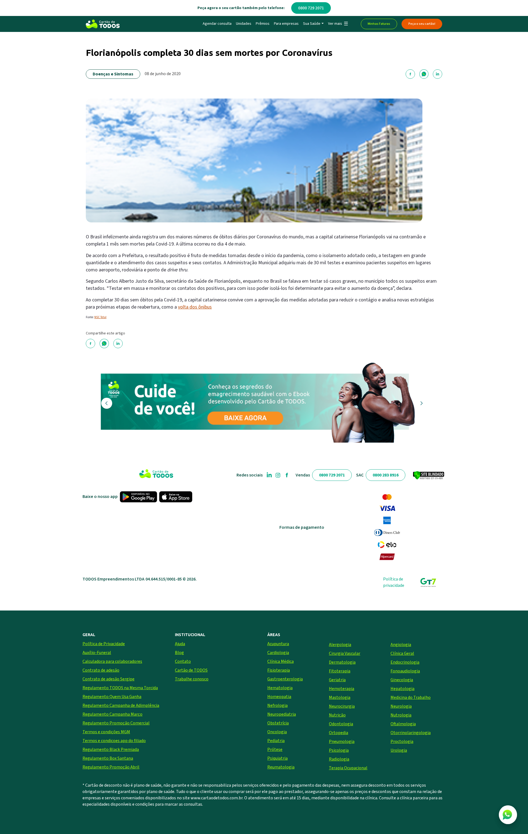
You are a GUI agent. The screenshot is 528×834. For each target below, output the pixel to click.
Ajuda (180, 644)
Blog (179, 653)
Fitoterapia (339, 671)
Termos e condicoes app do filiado (114, 741)
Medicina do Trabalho (411, 697)
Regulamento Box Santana (107, 758)
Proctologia (402, 741)
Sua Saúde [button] (311, 23)
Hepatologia (402, 689)
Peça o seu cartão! (421, 23)
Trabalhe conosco (191, 679)
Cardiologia (278, 653)
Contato (183, 661)
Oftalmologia (403, 724)
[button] (338, 24)
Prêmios (263, 23)
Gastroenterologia (285, 679)
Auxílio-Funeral (96, 653)
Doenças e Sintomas (113, 74)
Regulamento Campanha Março (112, 714)
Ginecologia (402, 680)
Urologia (399, 750)
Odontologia (341, 724)
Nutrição (337, 715)
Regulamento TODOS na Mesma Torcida (120, 688)
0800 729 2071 (311, 8)
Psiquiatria (277, 758)
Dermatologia (342, 662)
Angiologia (401, 645)
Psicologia (339, 750)
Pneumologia (341, 741)
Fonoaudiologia (405, 671)
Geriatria (337, 680)
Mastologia (339, 697)
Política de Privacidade (103, 644)
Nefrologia (277, 705)
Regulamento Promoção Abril (110, 767)
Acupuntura (278, 644)
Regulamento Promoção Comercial (116, 723)
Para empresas (286, 23)
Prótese (274, 749)
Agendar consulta (217, 23)
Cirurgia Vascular (344, 653)
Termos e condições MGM (106, 732)
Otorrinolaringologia (411, 733)
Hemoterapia (341, 689)
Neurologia (401, 706)
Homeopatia (279, 697)
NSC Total (100, 317)
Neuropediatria (281, 714)
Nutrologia (401, 715)
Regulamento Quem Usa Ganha (111, 697)
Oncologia (277, 732)
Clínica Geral (402, 653)
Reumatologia (281, 767)
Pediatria (276, 741)
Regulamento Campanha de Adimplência (120, 705)
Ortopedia (338, 733)
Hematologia (280, 688)
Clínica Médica (280, 661)
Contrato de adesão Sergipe (108, 679)
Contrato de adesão (100, 670)
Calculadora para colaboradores (112, 661)
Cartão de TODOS (191, 670)
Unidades (243, 23)
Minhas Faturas (379, 23)
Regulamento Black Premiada (110, 749)
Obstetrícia (278, 723)
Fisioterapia (278, 670)
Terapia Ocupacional (348, 768)
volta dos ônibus (195, 307)
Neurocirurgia (342, 706)
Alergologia (340, 645)
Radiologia (339, 759)
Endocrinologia (405, 662)
